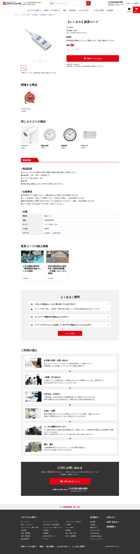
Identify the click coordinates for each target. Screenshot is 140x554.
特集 (41, 546)
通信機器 (68, 530)
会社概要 (92, 522)
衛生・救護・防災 (70, 533)
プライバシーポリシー (96, 539)
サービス (45, 539)
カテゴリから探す (28, 517)
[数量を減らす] (68, 49)
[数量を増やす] (77, 49)
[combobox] (70, 3)
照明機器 (45, 533)
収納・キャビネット (27, 524)
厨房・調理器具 (25, 536)
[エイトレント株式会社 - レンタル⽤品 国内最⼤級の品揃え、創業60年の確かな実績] (12, 3)
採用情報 (135, 3)
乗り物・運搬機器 (70, 536)
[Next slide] (44, 61)
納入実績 (50, 546)
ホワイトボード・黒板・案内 (29, 527)
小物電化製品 (56, 233)
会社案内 (93, 517)
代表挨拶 (92, 525)
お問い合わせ (112, 522)
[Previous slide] (35, 61)
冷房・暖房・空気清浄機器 (51, 524)
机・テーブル (25, 522)
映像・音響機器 (25, 533)
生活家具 (23, 530)
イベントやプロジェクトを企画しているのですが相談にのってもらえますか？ (61, 325)
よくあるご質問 (78, 546)
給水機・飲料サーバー (49, 536)
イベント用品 (69, 527)
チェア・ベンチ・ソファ (50, 522)
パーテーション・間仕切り (73, 522)
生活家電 (47, 233)
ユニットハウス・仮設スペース (52, 527)
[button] (23, 68)
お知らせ (128, 3)
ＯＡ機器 (68, 524)
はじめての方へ (63, 546)
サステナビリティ (95, 530)
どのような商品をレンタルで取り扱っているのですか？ (53, 304)
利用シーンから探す (28, 546)
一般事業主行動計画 (96, 536)
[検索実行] (88, 3)
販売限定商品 (25, 539)
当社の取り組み (94, 533)
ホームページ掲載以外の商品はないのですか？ (50, 316)
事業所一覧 (93, 527)
